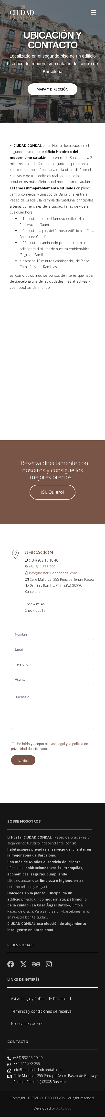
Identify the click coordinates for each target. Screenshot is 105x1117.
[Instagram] (48, 964)
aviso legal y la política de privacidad (49, 746)
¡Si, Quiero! (52, 492)
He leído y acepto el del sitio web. (49, 746)
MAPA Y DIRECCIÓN (52, 89)
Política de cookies (27, 1023)
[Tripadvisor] (36, 964)
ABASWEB (64, 1108)
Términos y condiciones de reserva (41, 1011)
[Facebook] (10, 964)
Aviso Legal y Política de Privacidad (41, 998)
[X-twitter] (23, 964)
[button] (93, 12)
